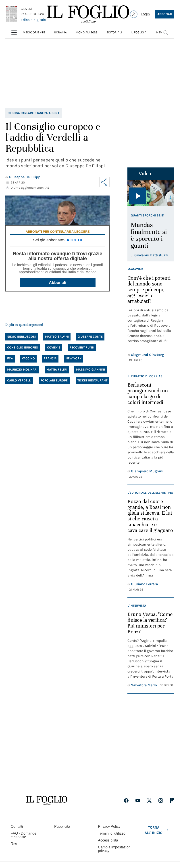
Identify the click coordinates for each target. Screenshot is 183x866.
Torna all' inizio (153, 830)
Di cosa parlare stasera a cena (34, 113)
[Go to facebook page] (126, 800)
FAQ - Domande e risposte (23, 835)
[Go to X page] (149, 800)
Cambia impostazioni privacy (114, 849)
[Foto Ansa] (150, 193)
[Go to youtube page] (137, 800)
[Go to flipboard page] (172, 800)
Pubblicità (62, 826)
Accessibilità (108, 840)
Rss (14, 844)
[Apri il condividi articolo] (104, 182)
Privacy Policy (109, 826)
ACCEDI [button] (74, 240)
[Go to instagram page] (160, 800)
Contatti (17, 826)
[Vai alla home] (88, 14)
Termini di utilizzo (111, 833)
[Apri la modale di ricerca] (165, 32)
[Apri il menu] (14, 32)
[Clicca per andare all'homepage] (46, 800)
